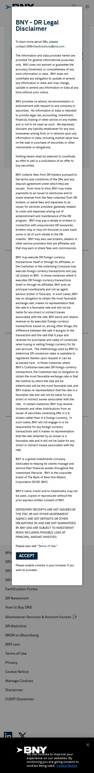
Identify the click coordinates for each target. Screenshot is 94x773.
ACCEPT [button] (26, 556)
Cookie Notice (67, 766)
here (32, 362)
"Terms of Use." (47, 546)
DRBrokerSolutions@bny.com (45, 46)
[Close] (87, 745)
